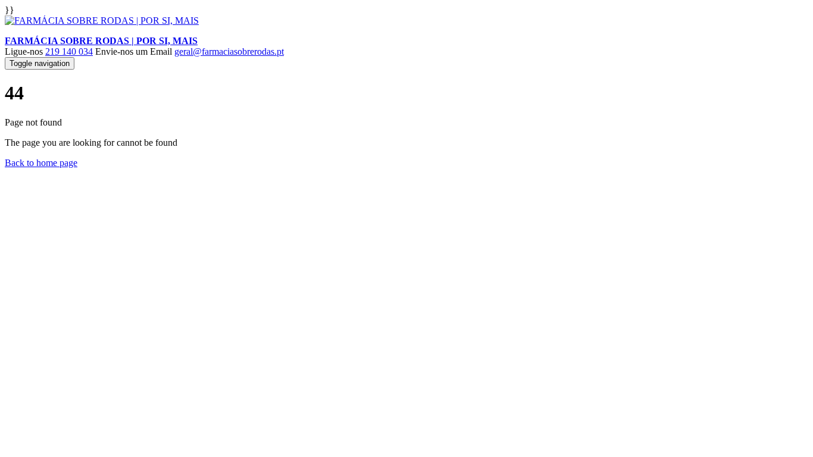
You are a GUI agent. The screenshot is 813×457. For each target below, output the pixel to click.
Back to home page (41, 163)
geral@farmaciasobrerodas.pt (229, 51)
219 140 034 (69, 51)
